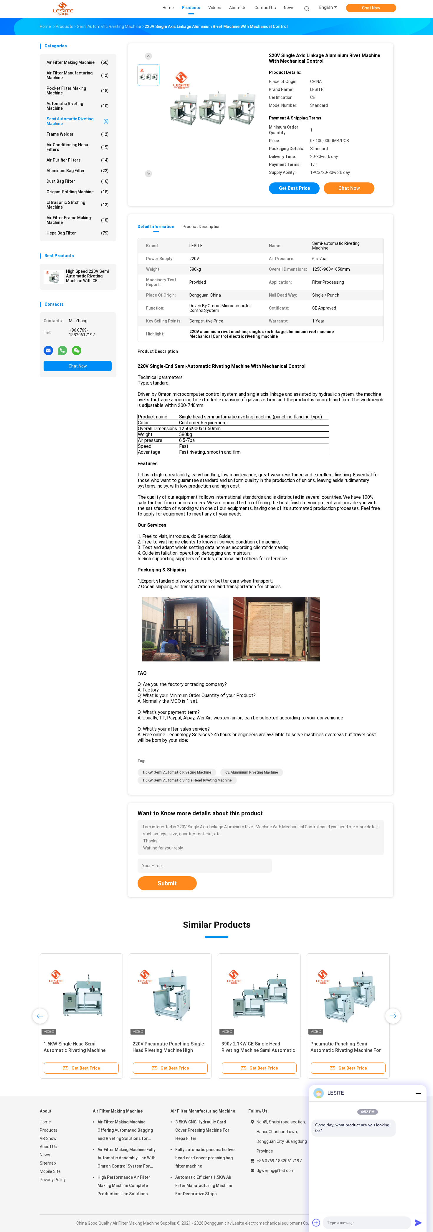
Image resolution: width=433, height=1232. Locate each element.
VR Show (48, 1138)
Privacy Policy (53, 1179)
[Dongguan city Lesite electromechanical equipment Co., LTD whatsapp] (62, 350)
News (45, 1155)
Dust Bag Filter (78, 181)
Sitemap (48, 1163)
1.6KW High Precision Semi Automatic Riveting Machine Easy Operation (169, 1050)
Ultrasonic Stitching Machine (78, 205)
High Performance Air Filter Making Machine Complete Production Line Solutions (123, 1185)
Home (45, 1122)
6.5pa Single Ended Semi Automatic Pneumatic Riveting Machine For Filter (255, 1050)
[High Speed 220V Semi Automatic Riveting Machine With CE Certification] (54, 277)
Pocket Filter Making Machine (78, 90)
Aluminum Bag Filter (78, 170)
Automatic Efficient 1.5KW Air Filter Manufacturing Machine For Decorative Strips (203, 1185)
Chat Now (371, 8)
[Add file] (316, 1222)
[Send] (418, 1222)
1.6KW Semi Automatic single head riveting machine (187, 780)
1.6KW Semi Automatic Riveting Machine (177, 772)
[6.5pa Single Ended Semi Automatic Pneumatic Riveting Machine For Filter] (259, 995)
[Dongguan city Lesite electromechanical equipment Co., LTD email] (48, 350)
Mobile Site (50, 1171)
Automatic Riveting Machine (78, 106)
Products (48, 1130)
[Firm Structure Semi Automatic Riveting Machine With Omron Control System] (348, 995)
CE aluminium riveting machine (251, 772)
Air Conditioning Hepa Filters (78, 147)
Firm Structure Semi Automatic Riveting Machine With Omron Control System (344, 1050)
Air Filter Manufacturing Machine (78, 75)
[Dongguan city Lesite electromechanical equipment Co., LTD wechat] (76, 350)
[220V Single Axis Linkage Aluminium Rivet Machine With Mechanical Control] (211, 102)
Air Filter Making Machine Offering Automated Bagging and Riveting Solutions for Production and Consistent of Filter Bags (126, 1131)
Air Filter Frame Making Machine (78, 220)
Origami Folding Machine (78, 191)
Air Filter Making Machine (78, 62)
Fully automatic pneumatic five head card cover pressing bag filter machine (204, 1157)
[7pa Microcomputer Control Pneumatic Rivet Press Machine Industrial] (81, 995)
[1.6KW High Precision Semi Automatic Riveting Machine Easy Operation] (170, 995)
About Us (48, 1146)
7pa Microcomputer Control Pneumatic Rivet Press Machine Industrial (78, 1050)
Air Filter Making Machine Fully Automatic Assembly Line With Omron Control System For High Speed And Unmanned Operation (126, 1158)
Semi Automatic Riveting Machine (78, 121)
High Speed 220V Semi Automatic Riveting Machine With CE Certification (87, 276)
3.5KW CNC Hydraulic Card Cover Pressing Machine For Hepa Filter (202, 1130)
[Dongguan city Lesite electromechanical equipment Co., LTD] (63, 9)
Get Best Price (294, 188)
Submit (167, 883)
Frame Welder (78, 134)
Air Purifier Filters (78, 160)
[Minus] (418, 1093)
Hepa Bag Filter (78, 233)
